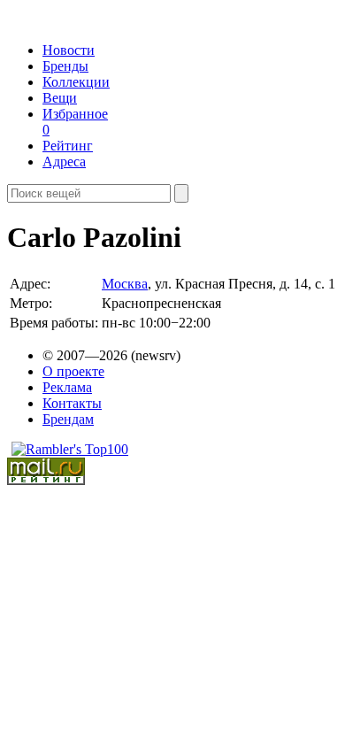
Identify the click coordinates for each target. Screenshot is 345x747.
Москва (125, 283)
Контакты (72, 403)
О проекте (73, 371)
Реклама (67, 387)
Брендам (68, 419)
